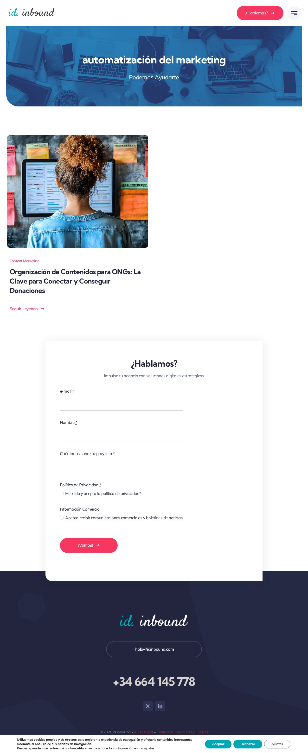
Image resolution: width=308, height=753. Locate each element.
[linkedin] (160, 706)
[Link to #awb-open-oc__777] (294, 13)
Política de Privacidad (80, 484)
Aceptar (218, 744)
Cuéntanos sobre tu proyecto (87, 453)
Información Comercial (80, 509)
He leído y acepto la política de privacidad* (103, 493)
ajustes (149, 748)
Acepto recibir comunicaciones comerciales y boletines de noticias (123, 517)
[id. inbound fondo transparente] (32, 6)
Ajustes (277, 744)
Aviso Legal (143, 732)
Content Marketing (24, 261)
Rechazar (248, 744)
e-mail (67, 391)
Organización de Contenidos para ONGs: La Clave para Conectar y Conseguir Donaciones (75, 281)
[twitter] (148, 706)
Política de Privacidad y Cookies (182, 732)
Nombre (68, 422)
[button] (27, 309)
